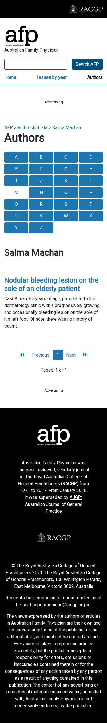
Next (71, 355)
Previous (40, 355)
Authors (95, 77)
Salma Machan (66, 127)
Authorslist (28, 127)
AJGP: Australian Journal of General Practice (53, 504)
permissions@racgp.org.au (63, 604)
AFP (8, 127)
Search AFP (87, 64)
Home (10, 77)
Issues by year (52, 77)
